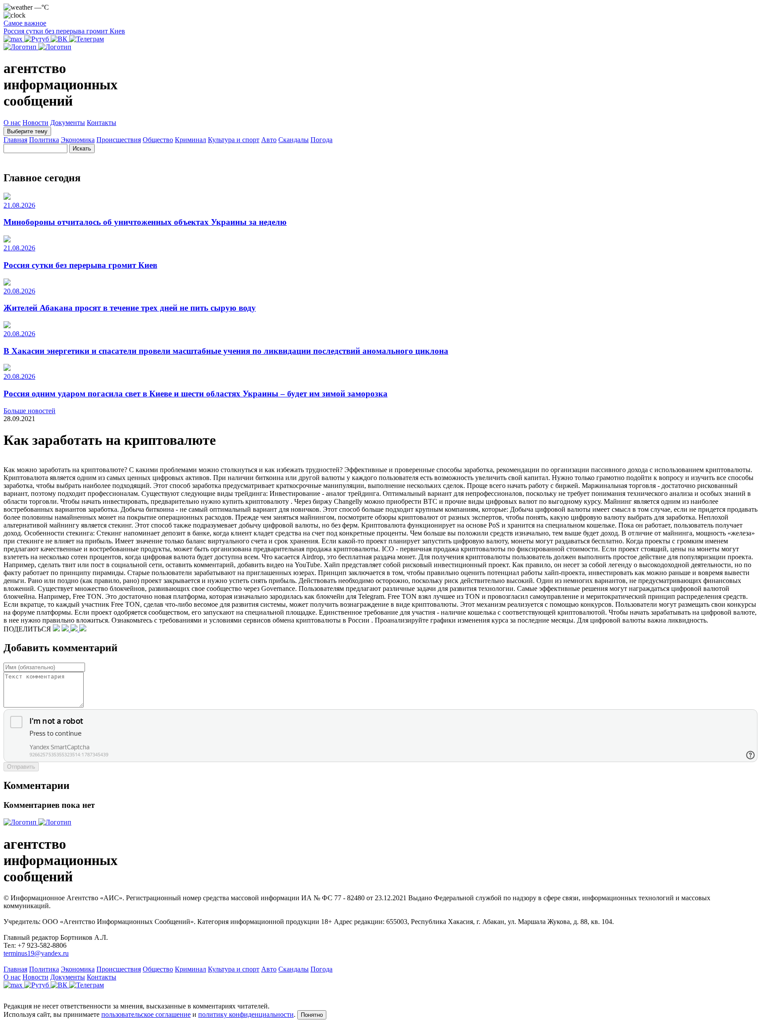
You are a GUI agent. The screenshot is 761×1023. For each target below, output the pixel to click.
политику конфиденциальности (246, 1014)
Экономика (78, 139)
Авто (269, 139)
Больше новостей (29, 410)
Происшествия (118, 139)
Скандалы (293, 139)
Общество (158, 139)
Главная (15, 139)
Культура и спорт (233, 139)
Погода (321, 139)
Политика (44, 139)
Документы (67, 122)
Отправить (21, 766)
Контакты (101, 122)
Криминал (190, 139)
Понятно (312, 1015)
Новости (35, 122)
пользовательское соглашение (146, 1014)
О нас (12, 122)
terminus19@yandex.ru (36, 953)
